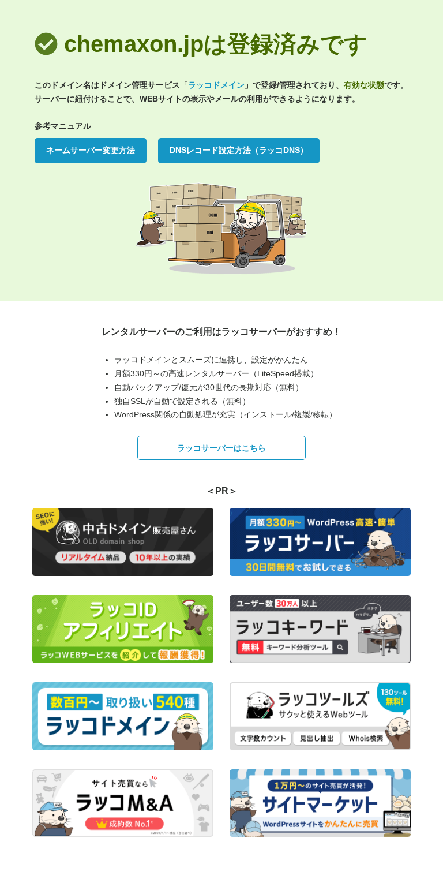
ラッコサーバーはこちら (221, 447)
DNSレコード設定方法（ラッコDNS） (239, 150)
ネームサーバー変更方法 (90, 150)
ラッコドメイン (216, 84)
